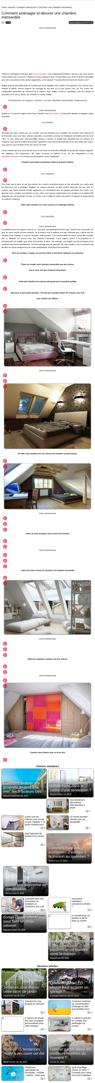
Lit (51, 1062)
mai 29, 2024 (19, 996)
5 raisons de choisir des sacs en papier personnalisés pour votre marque (34, 1022)
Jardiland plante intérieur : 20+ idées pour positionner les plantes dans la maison (70, 947)
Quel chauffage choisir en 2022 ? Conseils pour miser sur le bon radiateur (81, 1071)
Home (4, 7)
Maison (11, 7)
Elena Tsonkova (75, 22)
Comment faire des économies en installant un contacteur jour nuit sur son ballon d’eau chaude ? (35, 905)
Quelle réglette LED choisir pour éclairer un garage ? (69, 987)
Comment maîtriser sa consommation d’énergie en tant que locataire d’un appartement (81, 1006)
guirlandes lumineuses (11, 156)
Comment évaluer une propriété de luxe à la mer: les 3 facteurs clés (22, 787)
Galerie (47, 106)
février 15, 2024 (64, 794)
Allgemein (7, 996)
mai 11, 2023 (59, 1062)
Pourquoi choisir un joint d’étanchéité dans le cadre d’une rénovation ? (70, 786)
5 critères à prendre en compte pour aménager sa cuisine (81, 1022)
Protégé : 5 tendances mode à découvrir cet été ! (24, 1053)
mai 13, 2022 (18, 893)
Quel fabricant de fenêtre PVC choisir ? (34, 836)
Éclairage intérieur (58, 996)
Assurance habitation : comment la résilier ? (81, 902)
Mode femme (9, 1062)
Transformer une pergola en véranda (34, 1002)
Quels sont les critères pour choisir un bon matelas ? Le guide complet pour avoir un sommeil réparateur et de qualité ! (35, 824)
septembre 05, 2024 (19, 796)
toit (34, 229)
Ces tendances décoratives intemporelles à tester (77, 804)
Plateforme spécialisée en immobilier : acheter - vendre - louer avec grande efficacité (35, 1072)
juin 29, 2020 (63, 958)
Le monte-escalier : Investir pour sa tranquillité (79, 819)
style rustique (40, 74)
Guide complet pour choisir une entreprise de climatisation (25, 884)
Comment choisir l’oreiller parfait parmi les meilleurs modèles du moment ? (70, 1051)
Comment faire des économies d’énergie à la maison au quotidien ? (68, 852)
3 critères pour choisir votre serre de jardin (21, 989)
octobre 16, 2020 (18, 930)
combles (55, 113)
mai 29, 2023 (21, 1062)
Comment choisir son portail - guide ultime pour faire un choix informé (21, 919)
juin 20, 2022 (61, 861)
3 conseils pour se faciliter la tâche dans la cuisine (81, 918)
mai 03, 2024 (73, 996)
